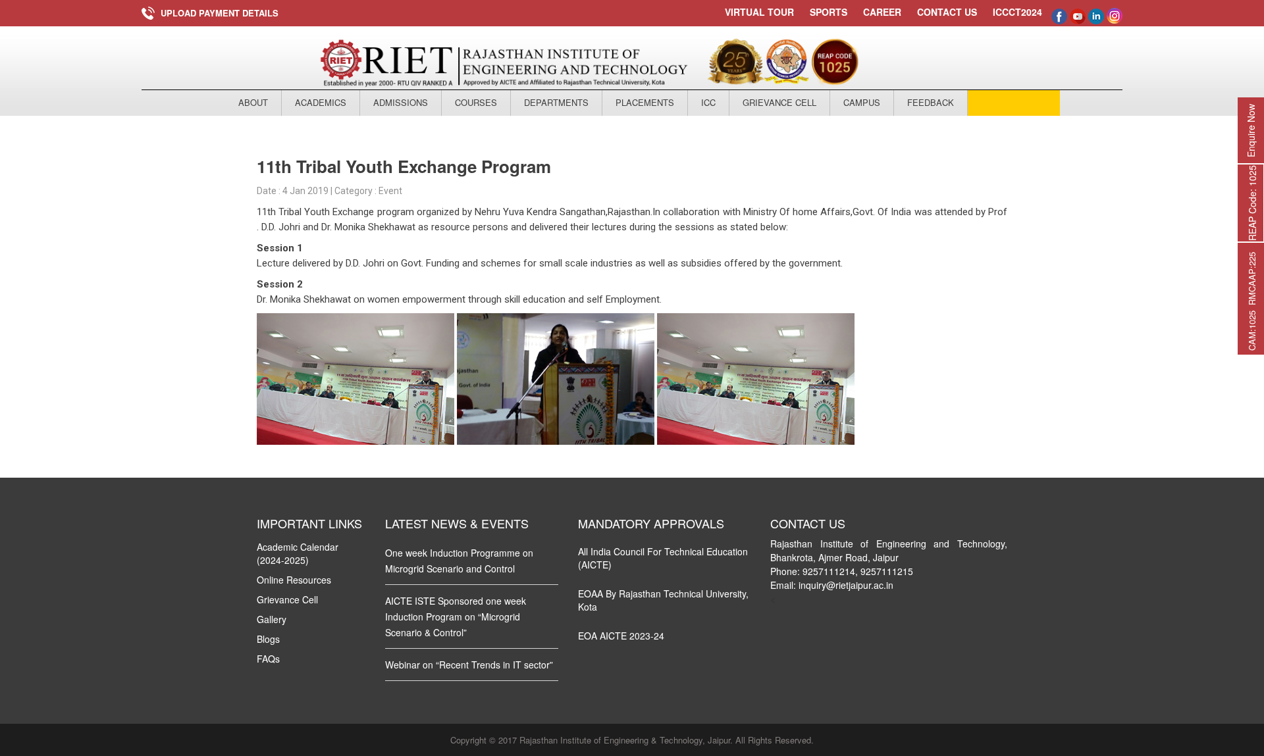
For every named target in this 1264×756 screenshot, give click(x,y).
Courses (476, 102)
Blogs (268, 638)
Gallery (271, 619)
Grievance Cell (779, 102)
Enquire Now (1250, 130)
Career (882, 11)
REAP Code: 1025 (1252, 203)
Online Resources (294, 579)
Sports (828, 11)
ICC (708, 102)
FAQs (268, 658)
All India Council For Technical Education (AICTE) (663, 558)
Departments (556, 102)
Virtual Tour (759, 11)
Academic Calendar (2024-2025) (297, 553)
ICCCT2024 (1017, 12)
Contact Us (947, 11)
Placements (645, 102)
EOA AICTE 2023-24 (621, 635)
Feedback (930, 102)
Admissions (400, 102)
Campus (861, 102)
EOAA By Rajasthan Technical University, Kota (663, 600)
